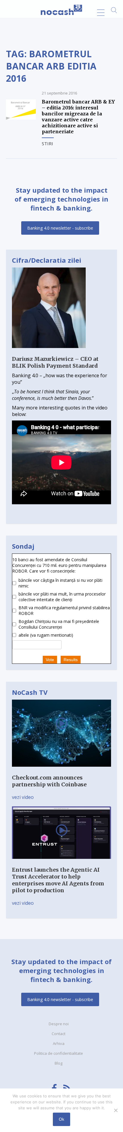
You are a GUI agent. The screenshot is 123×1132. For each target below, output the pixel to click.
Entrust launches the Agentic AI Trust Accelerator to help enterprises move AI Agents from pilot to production (58, 880)
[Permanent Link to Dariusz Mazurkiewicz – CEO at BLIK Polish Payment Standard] (49, 352)
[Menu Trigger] (100, 12)
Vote (50, 659)
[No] (116, 1110)
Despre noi (59, 1023)
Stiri (47, 143)
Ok (61, 1119)
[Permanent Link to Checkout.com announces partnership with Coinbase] (61, 771)
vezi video (23, 797)
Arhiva (58, 1043)
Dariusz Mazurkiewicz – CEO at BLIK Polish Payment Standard (55, 362)
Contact (58, 1033)
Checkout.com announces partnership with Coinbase (49, 781)
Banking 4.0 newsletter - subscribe (60, 228)
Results (71, 659)
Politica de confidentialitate (58, 1053)
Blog (58, 1063)
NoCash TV (29, 692)
